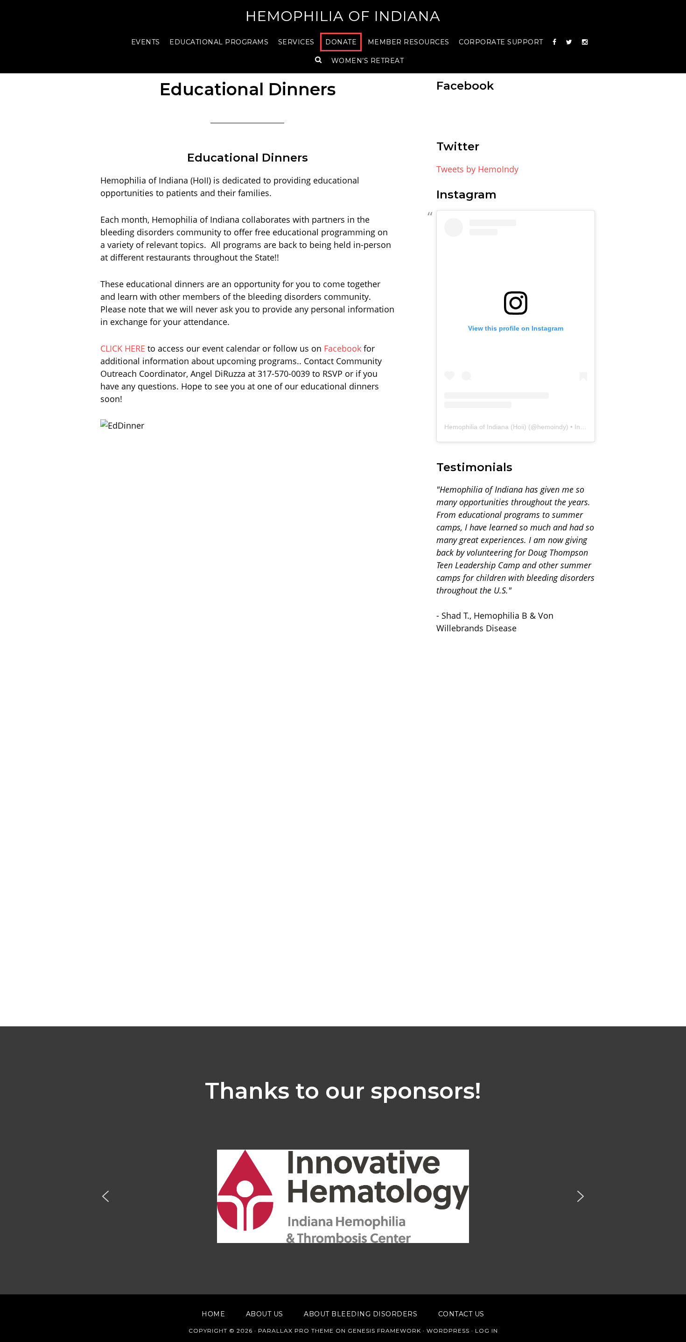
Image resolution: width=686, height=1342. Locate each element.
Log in (486, 1330)
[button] (343, 1196)
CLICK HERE (122, 348)
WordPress (448, 1330)
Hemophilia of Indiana (343, 16)
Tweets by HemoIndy (477, 169)
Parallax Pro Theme (296, 1330)
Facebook (342, 348)
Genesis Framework (384, 1330)
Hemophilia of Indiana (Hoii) (485, 427)
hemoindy (551, 427)
